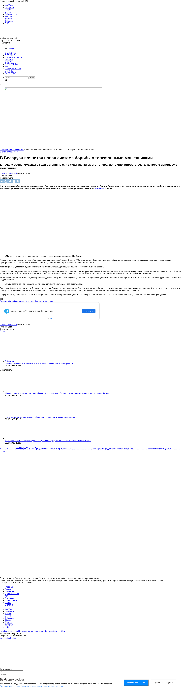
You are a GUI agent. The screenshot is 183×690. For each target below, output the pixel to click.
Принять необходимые (163, 683)
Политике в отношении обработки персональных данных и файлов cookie (32, 686)
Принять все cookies (136, 683)
